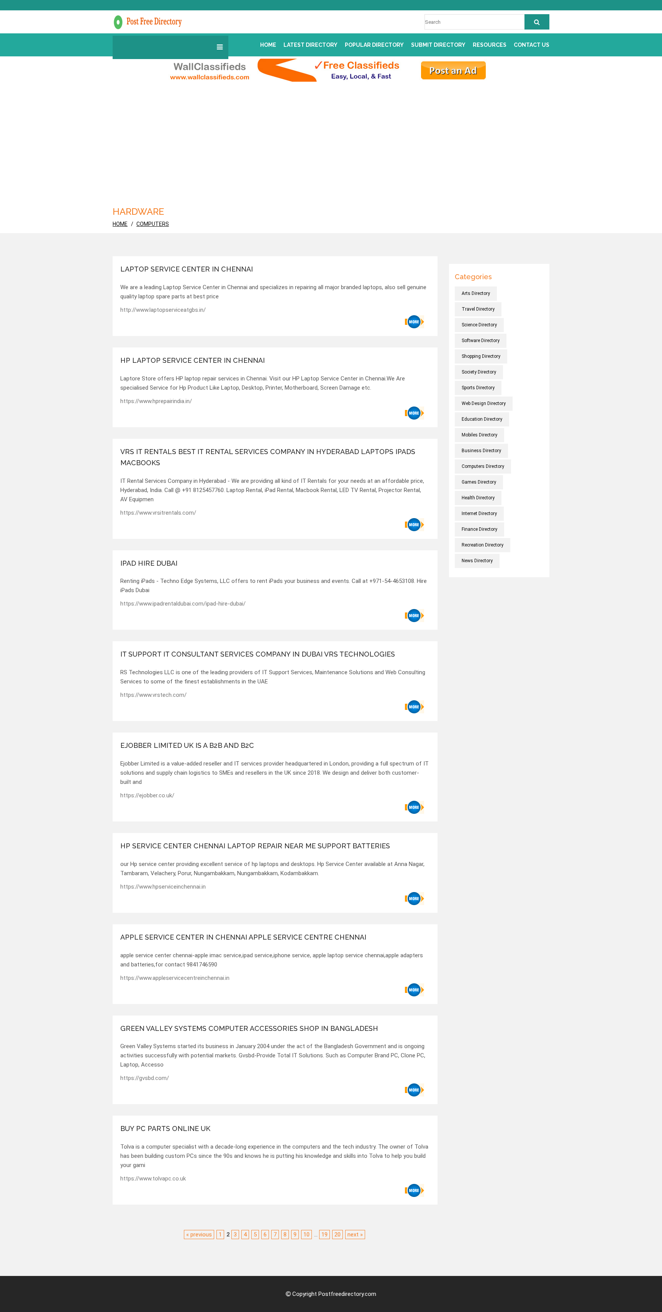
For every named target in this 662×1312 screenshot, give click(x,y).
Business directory (481, 450)
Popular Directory (374, 45)
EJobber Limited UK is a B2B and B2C (187, 745)
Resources (489, 45)
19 (324, 1234)
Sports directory (478, 387)
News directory (477, 560)
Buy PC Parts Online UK (165, 1128)
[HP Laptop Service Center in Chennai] (414, 413)
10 (306, 1234)
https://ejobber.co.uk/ (147, 795)
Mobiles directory (479, 435)
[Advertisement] (342, 147)
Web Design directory (484, 403)
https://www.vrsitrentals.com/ (158, 512)
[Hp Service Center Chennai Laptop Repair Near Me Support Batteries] (414, 898)
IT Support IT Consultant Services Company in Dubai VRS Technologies (257, 654)
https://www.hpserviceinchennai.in (163, 886)
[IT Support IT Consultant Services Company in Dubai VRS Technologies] (414, 706)
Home (268, 45)
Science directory (479, 325)
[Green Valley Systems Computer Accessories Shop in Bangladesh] (414, 1089)
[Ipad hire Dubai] (414, 615)
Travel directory (478, 309)
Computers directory (483, 466)
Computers (152, 224)
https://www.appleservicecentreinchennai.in (174, 978)
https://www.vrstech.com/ (153, 694)
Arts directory (476, 293)
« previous (199, 1234)
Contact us (531, 45)
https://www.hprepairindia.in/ (156, 401)
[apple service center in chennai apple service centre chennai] (414, 989)
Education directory (482, 419)
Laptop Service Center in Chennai (186, 269)
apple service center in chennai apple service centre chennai (243, 937)
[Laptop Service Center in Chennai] (414, 321)
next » (355, 1234)
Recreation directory (482, 545)
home (120, 224)
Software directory (481, 340)
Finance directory (479, 529)
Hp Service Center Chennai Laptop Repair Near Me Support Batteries (255, 846)
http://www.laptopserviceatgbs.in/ (163, 309)
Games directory (479, 482)
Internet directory (479, 513)
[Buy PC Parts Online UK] (414, 1190)
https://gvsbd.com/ (144, 1078)
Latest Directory (310, 45)
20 (337, 1234)
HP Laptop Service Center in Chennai (192, 360)
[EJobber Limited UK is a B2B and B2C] (414, 807)
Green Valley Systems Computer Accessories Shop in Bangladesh (249, 1028)
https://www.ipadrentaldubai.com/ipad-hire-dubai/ (183, 603)
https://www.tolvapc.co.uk (153, 1178)
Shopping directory (481, 356)
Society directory (479, 372)
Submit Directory (438, 45)
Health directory (478, 497)
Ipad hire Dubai (148, 563)
